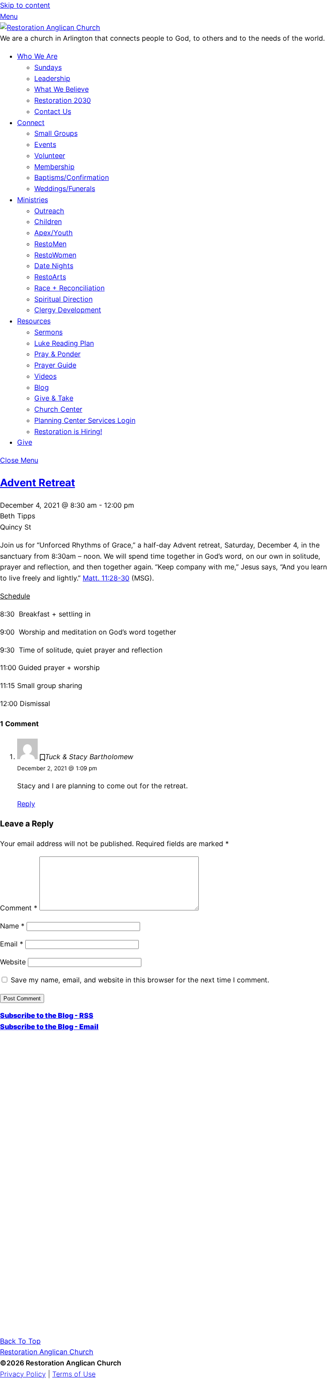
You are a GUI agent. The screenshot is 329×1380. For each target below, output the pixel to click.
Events (45, 144)
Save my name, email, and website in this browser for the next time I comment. (140, 980)
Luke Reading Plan (64, 343)
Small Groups (56, 133)
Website (13, 962)
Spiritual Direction (63, 299)
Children (48, 221)
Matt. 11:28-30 (106, 578)
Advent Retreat (37, 482)
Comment (18, 908)
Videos (45, 376)
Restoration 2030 (62, 100)
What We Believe (61, 89)
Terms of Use (74, 1374)
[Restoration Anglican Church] (50, 27)
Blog (41, 387)
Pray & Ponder (57, 354)
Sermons (48, 332)
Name (12, 926)
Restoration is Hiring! (68, 431)
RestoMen (50, 243)
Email (11, 944)
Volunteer (49, 155)
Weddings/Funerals (64, 188)
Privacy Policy (23, 1374)
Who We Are (37, 56)
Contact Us (52, 111)
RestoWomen (55, 255)
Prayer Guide (55, 365)
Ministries (32, 199)
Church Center (58, 409)
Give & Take (53, 398)
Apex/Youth (53, 232)
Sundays (48, 67)
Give (24, 442)
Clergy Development (67, 309)
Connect (31, 122)
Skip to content (25, 5)
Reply (26, 803)
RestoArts (50, 276)
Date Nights (53, 265)
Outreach (49, 211)
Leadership (52, 78)
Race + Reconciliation (69, 288)
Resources (34, 321)
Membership (54, 166)
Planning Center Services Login (84, 420)
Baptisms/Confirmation (71, 177)
